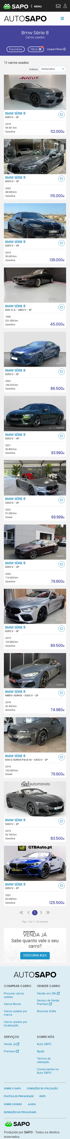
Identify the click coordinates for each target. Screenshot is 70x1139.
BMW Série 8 (15, 115)
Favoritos (15, 49)
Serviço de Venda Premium (48, 1002)
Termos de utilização (44, 1060)
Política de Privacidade (19, 1096)
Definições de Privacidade (20, 1112)
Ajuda (40, 1051)
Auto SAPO (44, 1044)
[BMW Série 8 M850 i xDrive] (35, 670)
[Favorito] (61, 114)
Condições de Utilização (42, 1088)
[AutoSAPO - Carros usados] (25, 18)
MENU (38, 6)
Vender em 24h (47, 993)
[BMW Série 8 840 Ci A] (35, 285)
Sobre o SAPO (12, 1088)
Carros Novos (12, 1004)
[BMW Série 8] (35, 92)
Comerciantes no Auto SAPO (48, 1071)
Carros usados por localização (15, 1023)
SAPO (17, 1124)
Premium (10, 1051)
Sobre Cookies (13, 1104)
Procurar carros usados (14, 995)
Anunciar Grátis (46, 1011)
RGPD (42, 1096)
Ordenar (33, 69)
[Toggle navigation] (62, 18)
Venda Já (10, 1044)
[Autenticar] (58, 7)
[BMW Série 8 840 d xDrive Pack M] (35, 734)
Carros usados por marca (15, 1013)
